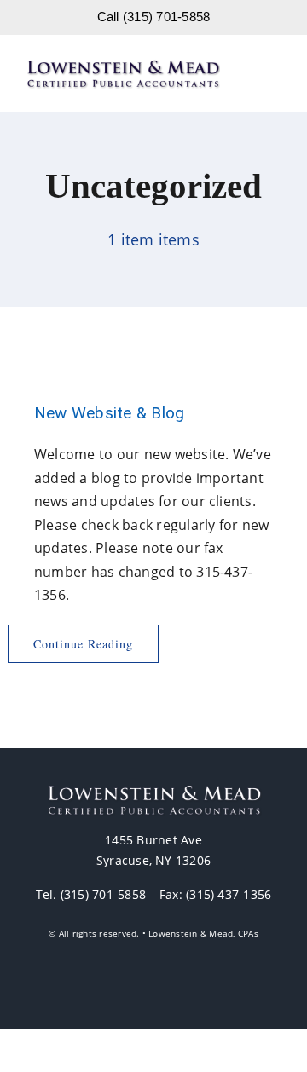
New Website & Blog (109, 413)
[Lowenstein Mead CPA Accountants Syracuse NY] (123, 65)
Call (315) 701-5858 (154, 16)
